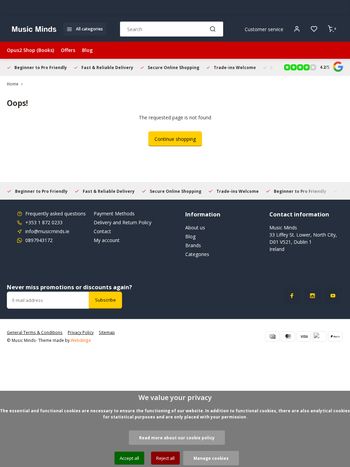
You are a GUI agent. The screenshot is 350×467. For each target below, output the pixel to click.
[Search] (213, 29)
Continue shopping (175, 139)
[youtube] (332, 295)
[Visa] (304, 336)
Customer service (264, 29)
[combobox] (171, 29)
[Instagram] (312, 295)
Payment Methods (114, 213)
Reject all (165, 458)
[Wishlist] (314, 29)
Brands (193, 245)
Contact (102, 231)
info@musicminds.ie (47, 231)
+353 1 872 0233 (44, 222)
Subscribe (105, 300)
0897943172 (39, 240)
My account (107, 240)
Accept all (129, 458)
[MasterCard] (288, 336)
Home (12, 83)
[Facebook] (291, 295)
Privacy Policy (81, 332)
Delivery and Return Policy (122, 222)
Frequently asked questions (55, 213)
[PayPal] (335, 336)
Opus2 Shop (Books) (30, 50)
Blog (87, 50)
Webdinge (81, 340)
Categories (197, 254)
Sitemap (107, 332)
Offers (68, 50)
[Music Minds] (34, 29)
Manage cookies (211, 458)
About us (195, 227)
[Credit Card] (272, 336)
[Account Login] (297, 29)
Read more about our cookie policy (177, 437)
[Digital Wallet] (319, 336)
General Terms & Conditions (35, 332)
